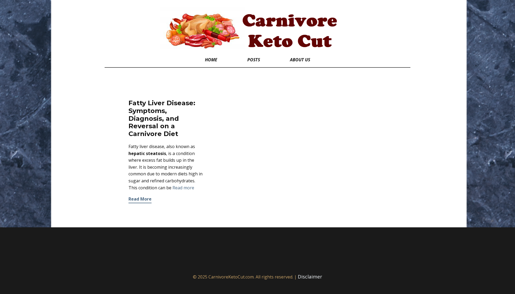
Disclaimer (310, 276)
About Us (300, 60)
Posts (253, 60)
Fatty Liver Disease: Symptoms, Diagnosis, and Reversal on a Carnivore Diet (161, 118)
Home (211, 60)
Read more (183, 188)
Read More (140, 199)
